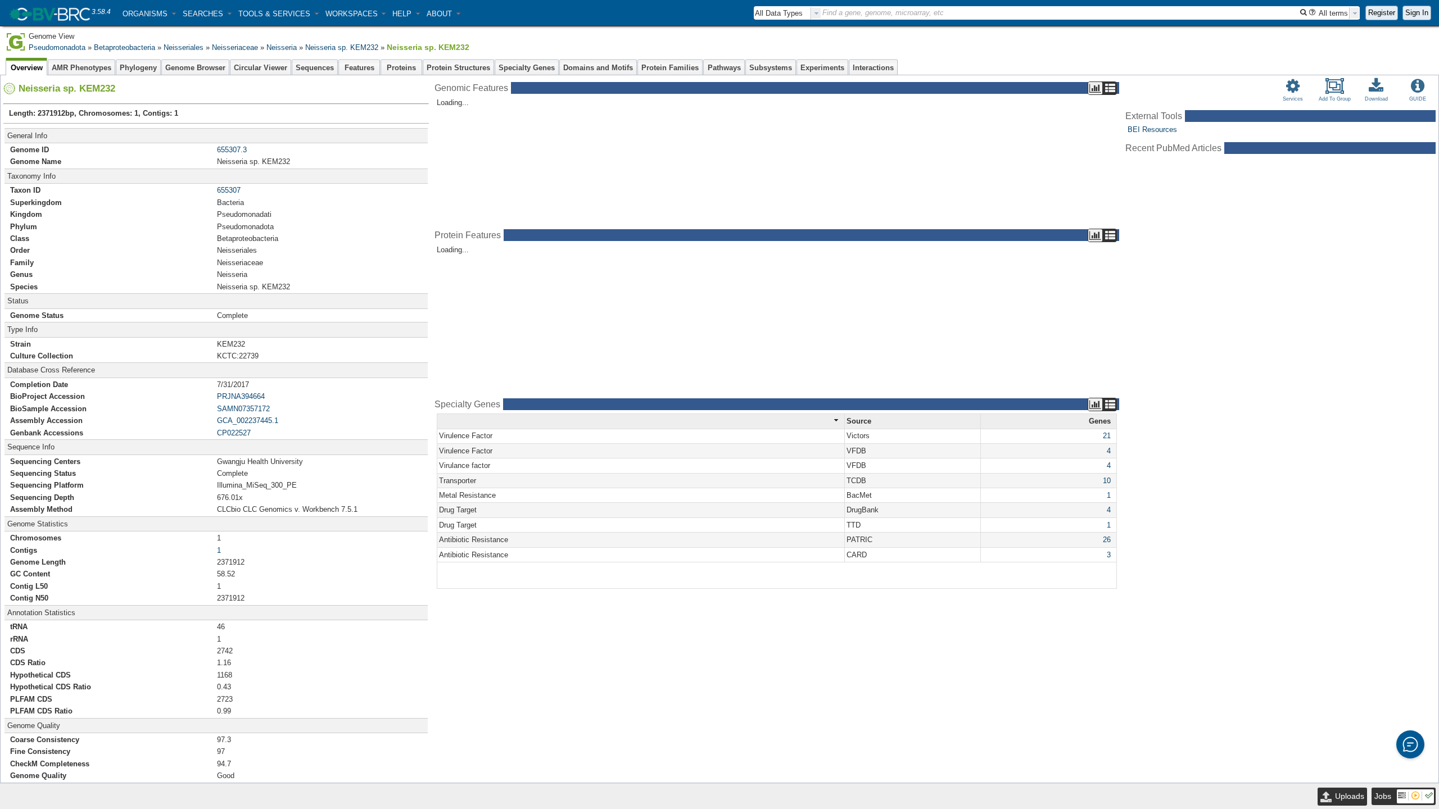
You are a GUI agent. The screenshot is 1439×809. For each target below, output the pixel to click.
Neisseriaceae (235, 47)
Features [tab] (359, 67)
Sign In (1416, 12)
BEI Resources (1152, 129)
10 (1107, 480)
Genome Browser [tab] (195, 67)
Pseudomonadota (57, 47)
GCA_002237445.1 (247, 420)
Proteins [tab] (401, 67)
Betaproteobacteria (124, 47)
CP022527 (234, 433)
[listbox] (787, 13)
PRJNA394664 (241, 396)
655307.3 (232, 150)
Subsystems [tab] (770, 67)
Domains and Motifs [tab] (598, 67)
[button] (149, 14)
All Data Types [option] (779, 13)
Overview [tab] (27, 67)
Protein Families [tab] (670, 67)
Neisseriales (183, 47)
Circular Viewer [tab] (260, 67)
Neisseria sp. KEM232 (341, 47)
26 (1107, 539)
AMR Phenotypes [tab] (81, 67)
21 (1107, 435)
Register (1381, 12)
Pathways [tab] (724, 67)
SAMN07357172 (243, 408)
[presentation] (816, 13)
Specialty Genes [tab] (527, 67)
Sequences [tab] (315, 67)
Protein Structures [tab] (458, 67)
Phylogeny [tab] (138, 67)
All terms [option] (1333, 13)
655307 (229, 190)
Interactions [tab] (873, 67)
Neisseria (281, 47)
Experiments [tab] (822, 67)
